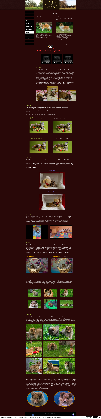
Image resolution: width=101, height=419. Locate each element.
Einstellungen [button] (83, 417)
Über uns (28, 17)
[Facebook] (33, 415)
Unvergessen (29, 38)
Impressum (47, 413)
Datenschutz (52, 413)
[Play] (42, 62)
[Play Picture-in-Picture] (51, 62)
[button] (52, 180)
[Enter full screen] (46, 237)
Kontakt (28, 43)
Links (27, 40)
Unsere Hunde (29, 26)
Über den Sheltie (29, 23)
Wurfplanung (29, 29)
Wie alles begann (29, 20)
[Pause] (27, 237)
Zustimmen (96, 417)
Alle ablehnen (89, 417)
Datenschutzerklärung (57, 417)
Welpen (27, 32)
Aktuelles (28, 15)
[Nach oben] (73, 414)
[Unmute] (44, 62)
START (27, 12)
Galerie (27, 35)
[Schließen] (99, 417)
